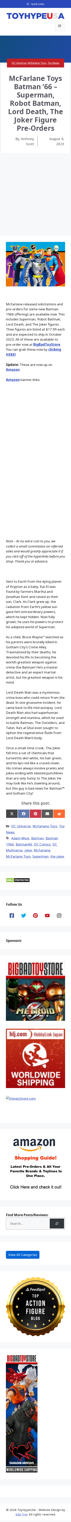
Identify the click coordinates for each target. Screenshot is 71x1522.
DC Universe (19, 63)
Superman (40, 856)
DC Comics (42, 844)
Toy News (53, 63)
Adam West (20, 838)
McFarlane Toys (37, 63)
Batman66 (24, 844)
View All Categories (22, 1255)
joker (28, 850)
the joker (57, 856)
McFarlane (42, 850)
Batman (37, 838)
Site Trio (21, 1514)
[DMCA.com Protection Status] (18, 881)
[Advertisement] (35, 190)
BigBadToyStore (46, 344)
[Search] (57, 1224)
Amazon (13, 369)
